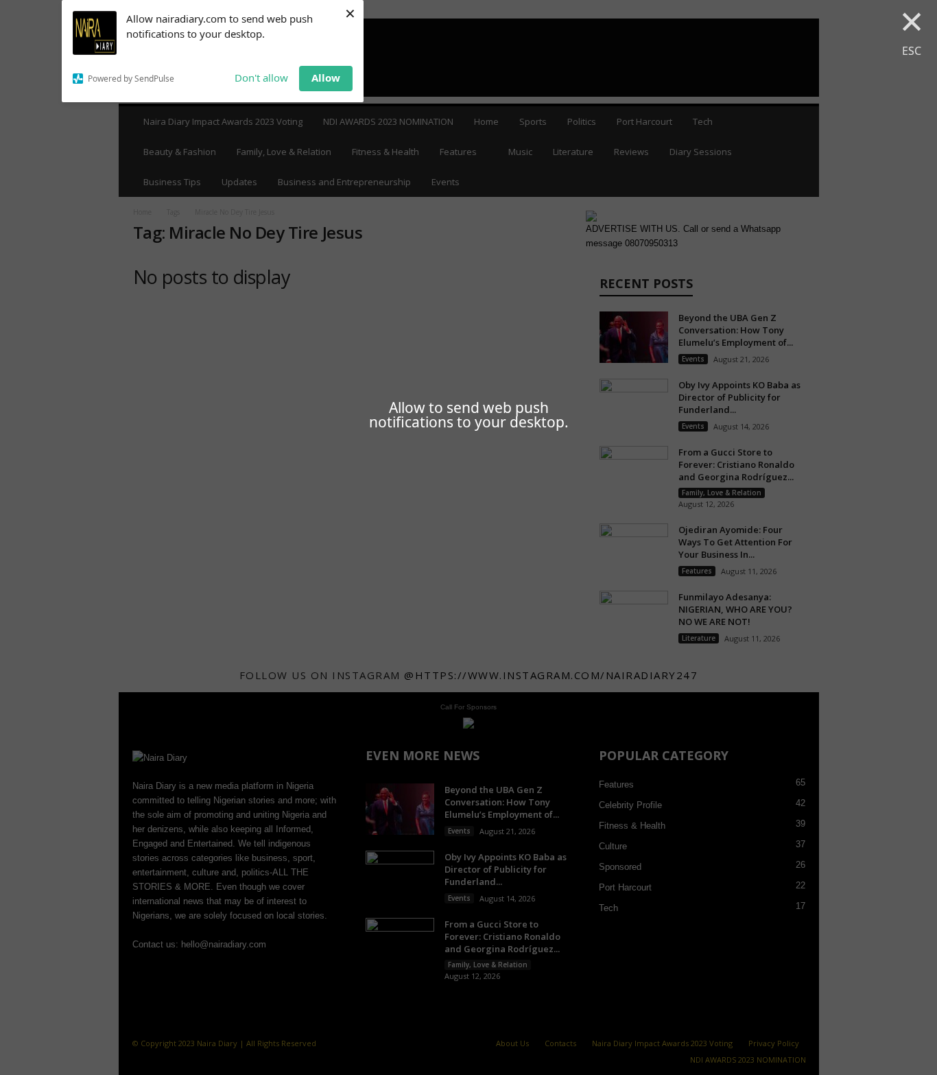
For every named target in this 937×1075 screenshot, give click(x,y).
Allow (325, 77)
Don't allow (261, 77)
